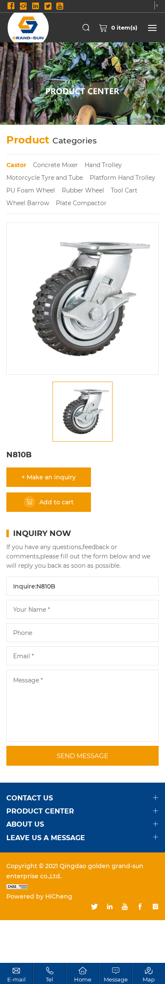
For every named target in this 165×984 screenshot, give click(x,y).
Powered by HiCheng (39, 896)
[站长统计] (82, 886)
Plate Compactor (81, 203)
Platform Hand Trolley (122, 177)
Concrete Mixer (55, 165)
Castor (16, 165)
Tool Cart (124, 190)
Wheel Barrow (27, 203)
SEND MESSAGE (82, 755)
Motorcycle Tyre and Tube (44, 177)
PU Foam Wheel (30, 190)
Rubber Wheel (83, 190)
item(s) (124, 27)
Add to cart (56, 502)
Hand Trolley (103, 165)
